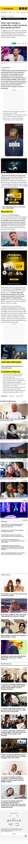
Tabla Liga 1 (23, 12)
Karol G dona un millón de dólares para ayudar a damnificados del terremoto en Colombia (14, 615)
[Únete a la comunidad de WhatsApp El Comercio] (14, 43)
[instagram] (13, 820)
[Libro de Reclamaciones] (17, 824)
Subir (13, 833)
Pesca (14, 12)
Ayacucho (18, 12)
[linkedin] (17, 820)
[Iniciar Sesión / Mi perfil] (26, 8)
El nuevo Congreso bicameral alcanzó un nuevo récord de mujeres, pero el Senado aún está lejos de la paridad (13, 553)
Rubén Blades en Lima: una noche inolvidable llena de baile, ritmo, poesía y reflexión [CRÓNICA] (13, 657)
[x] (10, 820)
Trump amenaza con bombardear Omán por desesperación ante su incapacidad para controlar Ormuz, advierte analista (13, 541)
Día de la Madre (19, 396)
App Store (10, 815)
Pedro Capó (11, 396)
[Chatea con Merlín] (20, 8)
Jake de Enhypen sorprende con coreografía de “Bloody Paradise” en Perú (14, 636)
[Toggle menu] (2, 8)
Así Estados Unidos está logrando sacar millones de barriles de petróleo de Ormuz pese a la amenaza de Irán (12, 535)
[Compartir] (26, 43)
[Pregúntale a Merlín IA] (25, 836)
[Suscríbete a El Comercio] (22, 8)
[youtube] (15, 820)
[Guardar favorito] (23, 43)
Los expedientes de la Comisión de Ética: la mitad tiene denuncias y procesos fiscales (12, 531)
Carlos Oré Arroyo (6, 67)
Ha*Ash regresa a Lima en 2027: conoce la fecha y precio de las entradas (14, 594)
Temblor (10, 12)
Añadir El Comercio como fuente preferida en (14, 18)
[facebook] (8, 820)
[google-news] (20, 820)
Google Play (17, 815)
